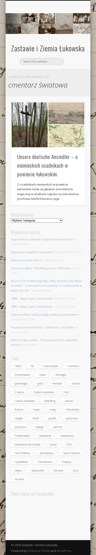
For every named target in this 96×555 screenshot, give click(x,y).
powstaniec (67, 436)
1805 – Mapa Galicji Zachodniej (31, 307)
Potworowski (22, 436)
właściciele (37, 470)
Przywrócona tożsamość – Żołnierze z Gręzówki (42, 327)
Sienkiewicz (47, 453)
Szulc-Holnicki (71, 453)
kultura (19, 409)
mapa (36, 409)
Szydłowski (21, 462)
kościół (69, 401)
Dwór (43, 375)
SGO (69, 444)
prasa (53, 444)
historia (76, 383)
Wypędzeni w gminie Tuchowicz (32, 252)
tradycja (66, 462)
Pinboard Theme (39, 551)
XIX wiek (58, 470)
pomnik (57, 427)
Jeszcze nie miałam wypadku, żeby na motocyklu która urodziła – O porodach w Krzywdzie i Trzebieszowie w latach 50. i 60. (46, 285)
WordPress (63, 551)
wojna (18, 470)
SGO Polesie (22, 453)
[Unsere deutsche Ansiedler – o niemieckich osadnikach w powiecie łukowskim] (48, 125)
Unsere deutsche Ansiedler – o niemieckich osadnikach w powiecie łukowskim (47, 165)
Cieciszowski (51, 366)
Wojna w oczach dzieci (26, 260)
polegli (40, 427)
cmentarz (73, 366)
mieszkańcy (72, 409)
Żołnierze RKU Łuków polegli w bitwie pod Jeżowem (44, 315)
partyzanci (72, 418)
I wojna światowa (25, 401)
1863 (18, 366)
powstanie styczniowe (28, 444)
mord (35, 418)
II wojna (19, 392)
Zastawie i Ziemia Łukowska (48, 48)
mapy (52, 409)
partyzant (20, 427)
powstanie (45, 436)
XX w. (76, 470)
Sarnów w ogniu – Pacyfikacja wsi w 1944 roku (40, 268)
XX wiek (19, 479)
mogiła (19, 418)
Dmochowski (22, 375)
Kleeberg (49, 401)
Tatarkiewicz (45, 462)
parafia (52, 418)
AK (32, 366)
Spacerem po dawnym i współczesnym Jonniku (42, 239)
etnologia (61, 375)
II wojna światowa (43, 392)
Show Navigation (74, 40)
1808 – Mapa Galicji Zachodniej (31, 298)
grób (40, 383)
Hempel (57, 383)
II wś (66, 392)
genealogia (21, 383)
